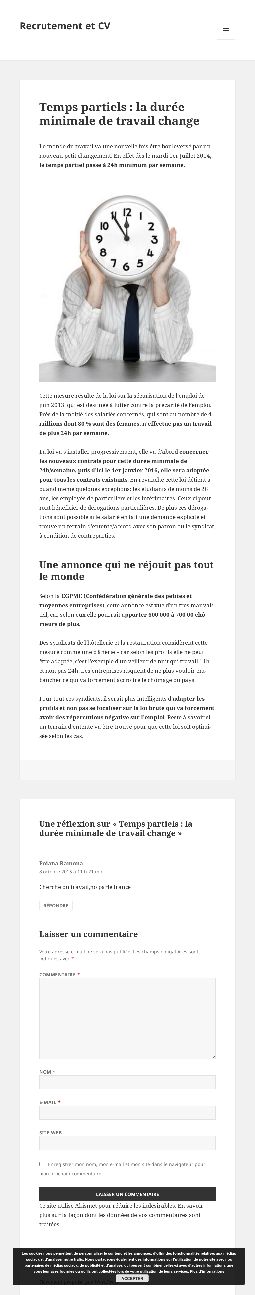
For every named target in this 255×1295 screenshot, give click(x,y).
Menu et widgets (226, 39)
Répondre (55, 905)
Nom (47, 1072)
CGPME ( (73, 596)
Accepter (132, 1278)
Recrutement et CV (65, 25)
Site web (50, 1132)
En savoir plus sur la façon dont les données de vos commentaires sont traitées (121, 1215)
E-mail (50, 1102)
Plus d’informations (207, 1271)
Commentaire (59, 974)
